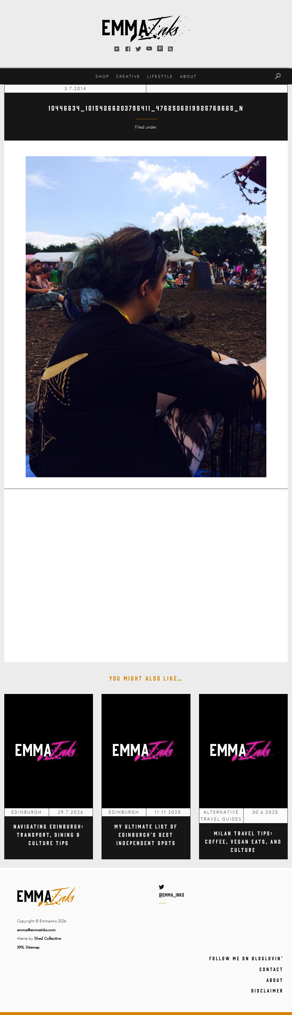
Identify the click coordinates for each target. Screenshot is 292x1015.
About (188, 76)
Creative (128, 76)
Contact (271, 969)
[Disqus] (146, 571)
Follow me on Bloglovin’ (246, 958)
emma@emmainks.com (36, 929)
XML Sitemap (28, 947)
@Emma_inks (171, 895)
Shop (102, 76)
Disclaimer (267, 990)
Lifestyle (160, 76)
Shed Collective (47, 938)
